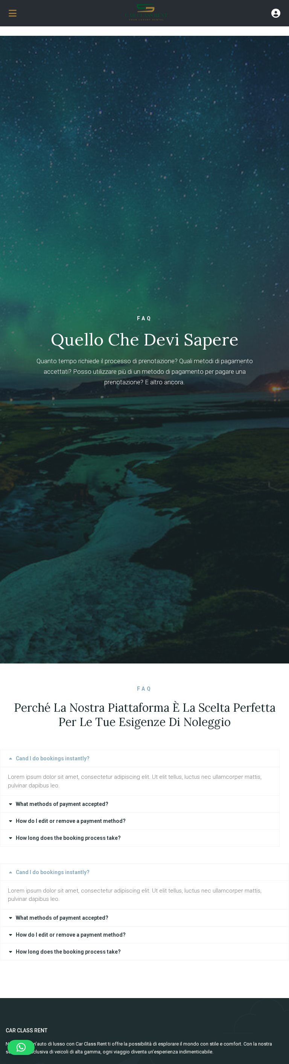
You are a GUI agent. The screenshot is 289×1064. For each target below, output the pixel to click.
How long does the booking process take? (68, 838)
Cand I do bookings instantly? (53, 758)
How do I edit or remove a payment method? (71, 821)
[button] (139, 758)
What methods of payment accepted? (62, 804)
